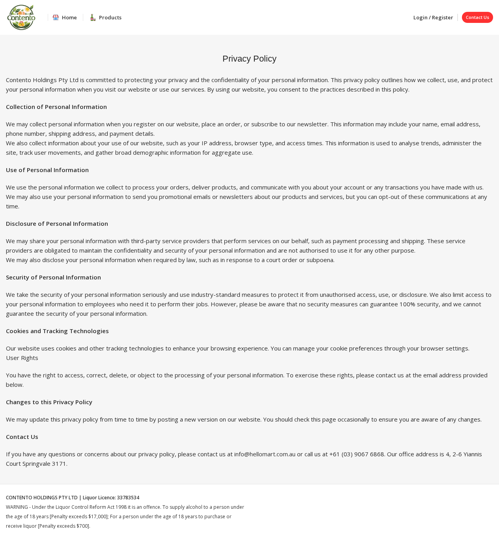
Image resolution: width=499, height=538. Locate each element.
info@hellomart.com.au (264, 454)
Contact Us (477, 17)
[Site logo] (21, 17)
